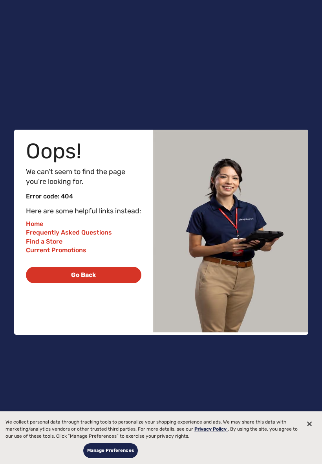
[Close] (309, 424)
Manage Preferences (110, 450)
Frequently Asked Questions (69, 232)
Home (34, 223)
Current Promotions (56, 250)
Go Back (83, 275)
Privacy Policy (211, 429)
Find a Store (44, 241)
